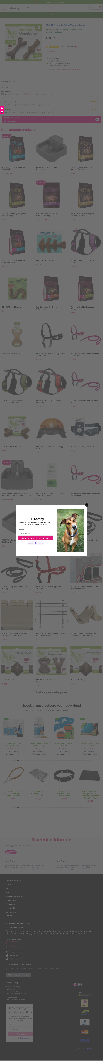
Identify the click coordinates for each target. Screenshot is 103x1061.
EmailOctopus (39, 543)
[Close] (86, 505)
